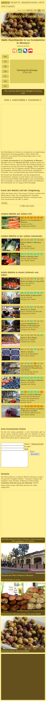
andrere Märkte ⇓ (19, 100)
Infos (30, 10)
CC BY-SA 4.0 (7, 569)
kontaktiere (20, 541)
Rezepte (15, 3)
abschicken (35, 454)
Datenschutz (37, 444)
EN (43, 10)
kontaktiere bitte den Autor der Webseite (16, 483)
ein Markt (10, 33)
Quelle (26, 602)
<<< (19, 10)
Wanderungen (29, 3)
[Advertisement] (23, 127)
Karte (30, 166)
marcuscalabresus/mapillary (20, 567)
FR (35, 10)
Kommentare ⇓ (35, 100)
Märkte (5, 3)
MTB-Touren (8, 7)
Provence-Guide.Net (26, 16)
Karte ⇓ (7, 100)
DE (39, 10)
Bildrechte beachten (9, 21)
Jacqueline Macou (16, 602)
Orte (41, 3)
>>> (23, 10)
